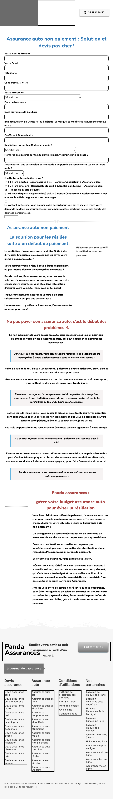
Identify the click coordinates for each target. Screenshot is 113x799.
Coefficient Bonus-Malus (18, 135)
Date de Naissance (15, 102)
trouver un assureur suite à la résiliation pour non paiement (92, 251)
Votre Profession (14, 92)
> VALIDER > (11, 217)
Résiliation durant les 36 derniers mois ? (28, 145)
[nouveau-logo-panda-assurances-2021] (18, 6)
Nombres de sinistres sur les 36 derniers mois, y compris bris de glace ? (46, 155)
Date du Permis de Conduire (20, 112)
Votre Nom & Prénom (17, 53)
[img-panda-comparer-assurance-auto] (16, 489)
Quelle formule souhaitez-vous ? (23, 178)
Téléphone (10, 73)
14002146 (92, 783)
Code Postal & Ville (16, 82)
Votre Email (11, 63)
